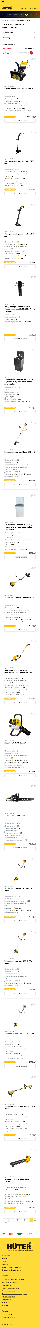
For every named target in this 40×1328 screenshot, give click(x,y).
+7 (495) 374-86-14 (8, 1315)
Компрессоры (6, 1299)
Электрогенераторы (8, 1291)
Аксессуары (5, 1305)
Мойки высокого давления (10, 1288)
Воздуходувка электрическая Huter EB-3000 (18, 1180)
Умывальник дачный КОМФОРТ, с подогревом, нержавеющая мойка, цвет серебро (18, 381)
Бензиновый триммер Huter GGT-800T (20, 597)
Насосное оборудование (10, 1282)
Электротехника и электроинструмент (14, 1294)
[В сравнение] (31, 59)
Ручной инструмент (8, 1297)
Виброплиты (6, 1302)
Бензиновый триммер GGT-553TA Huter (18, 962)
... (13, 1220)
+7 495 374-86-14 (33, 8)
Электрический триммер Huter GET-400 (19, 235)
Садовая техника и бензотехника (13, 1279)
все (35, 1220)
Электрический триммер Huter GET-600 (19, 162)
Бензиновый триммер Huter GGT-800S (19, 452)
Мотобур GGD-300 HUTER (15, 743)
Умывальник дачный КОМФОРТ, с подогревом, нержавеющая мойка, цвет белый (18, 527)
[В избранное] (35, 59)
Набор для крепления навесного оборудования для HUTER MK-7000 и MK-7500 (19, 309)
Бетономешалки (7, 1285)
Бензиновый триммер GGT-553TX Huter (18, 889)
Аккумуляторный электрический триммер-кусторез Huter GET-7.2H (18, 671)
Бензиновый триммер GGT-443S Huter (19, 1034)
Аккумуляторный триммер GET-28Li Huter (19, 1108)
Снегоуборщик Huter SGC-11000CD (18, 88)
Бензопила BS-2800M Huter (15, 816)
